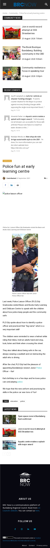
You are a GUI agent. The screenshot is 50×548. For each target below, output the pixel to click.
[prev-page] (4, 454)
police (22, 401)
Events (5, 436)
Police (39, 368)
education (14, 401)
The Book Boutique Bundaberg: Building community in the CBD (33, 50)
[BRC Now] (25, 4)
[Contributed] (4, 178)
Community (13, 13)
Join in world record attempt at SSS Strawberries (32, 30)
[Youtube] (34, 529)
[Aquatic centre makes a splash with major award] (9, 445)
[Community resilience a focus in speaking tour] (12, 73)
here (37, 510)
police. (20, 382)
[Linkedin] (11, 185)
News (5, 423)
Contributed (11, 178)
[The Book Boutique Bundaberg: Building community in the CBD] (12, 53)
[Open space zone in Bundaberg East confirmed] (9, 419)
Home (5, 13)
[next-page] (8, 454)
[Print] (17, 185)
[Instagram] (21, 529)
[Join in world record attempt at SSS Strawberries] (12, 32)
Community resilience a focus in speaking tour (33, 69)
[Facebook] (5, 185)
